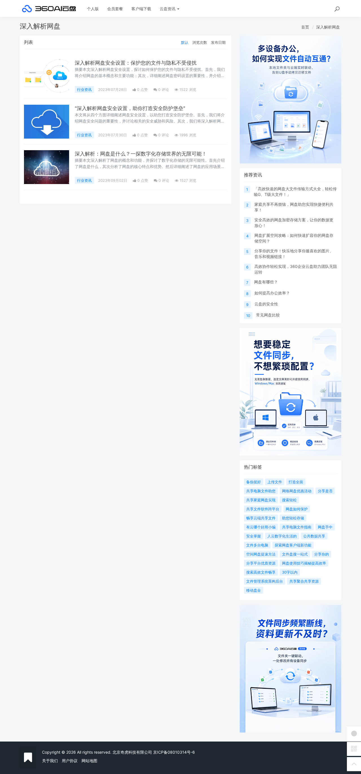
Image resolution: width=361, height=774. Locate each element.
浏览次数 (199, 42)
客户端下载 (141, 8)
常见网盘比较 (268, 314)
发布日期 (218, 42)
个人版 (93, 8)
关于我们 (50, 760)
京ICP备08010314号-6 (174, 752)
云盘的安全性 (266, 303)
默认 (184, 42)
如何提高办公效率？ (272, 292)
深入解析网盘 (328, 27)
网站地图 (89, 760)
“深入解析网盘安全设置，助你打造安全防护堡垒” (130, 108)
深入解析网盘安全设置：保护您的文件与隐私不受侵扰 (136, 63)
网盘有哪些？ (266, 281)
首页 (305, 27)
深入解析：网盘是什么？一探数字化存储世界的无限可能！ (141, 154)
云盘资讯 (168, 8)
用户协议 (70, 760)
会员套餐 (115, 8)
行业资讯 (84, 89)
